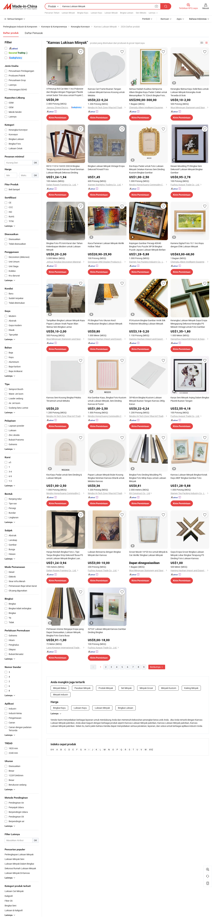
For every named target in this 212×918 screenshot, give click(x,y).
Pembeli (146, 18)
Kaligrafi (9, 895)
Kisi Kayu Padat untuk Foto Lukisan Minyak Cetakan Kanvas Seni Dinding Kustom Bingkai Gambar (147, 169)
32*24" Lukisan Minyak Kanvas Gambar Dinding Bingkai (107, 630)
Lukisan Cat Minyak (14, 891)
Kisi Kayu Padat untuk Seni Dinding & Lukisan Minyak (64, 476)
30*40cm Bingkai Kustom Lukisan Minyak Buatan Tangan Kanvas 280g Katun (147, 400)
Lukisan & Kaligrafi (14, 910)
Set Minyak (126, 688)
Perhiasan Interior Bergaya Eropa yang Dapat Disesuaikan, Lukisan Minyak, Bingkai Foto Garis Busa (65, 632)
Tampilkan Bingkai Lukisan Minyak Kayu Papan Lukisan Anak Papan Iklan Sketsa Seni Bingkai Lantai (65, 323)
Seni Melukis (141, 12)
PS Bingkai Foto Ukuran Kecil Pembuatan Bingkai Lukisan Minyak (105, 322)
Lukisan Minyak (68, 12)
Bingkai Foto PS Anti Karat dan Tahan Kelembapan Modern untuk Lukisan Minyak (64, 246)
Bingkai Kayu (82, 12)
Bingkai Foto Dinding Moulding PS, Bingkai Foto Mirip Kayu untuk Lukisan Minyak (147, 478)
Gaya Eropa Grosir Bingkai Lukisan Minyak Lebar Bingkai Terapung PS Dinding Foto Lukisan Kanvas (187, 555)
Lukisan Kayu (96, 12)
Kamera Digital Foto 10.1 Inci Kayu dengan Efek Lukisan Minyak (187, 245)
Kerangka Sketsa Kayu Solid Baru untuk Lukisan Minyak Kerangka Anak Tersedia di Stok (190, 92)
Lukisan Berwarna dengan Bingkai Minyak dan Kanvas (104, 553)
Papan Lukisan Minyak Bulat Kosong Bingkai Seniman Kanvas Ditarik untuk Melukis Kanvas (106, 478)
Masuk (205, 8)
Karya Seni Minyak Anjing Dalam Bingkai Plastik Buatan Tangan (190, 399)
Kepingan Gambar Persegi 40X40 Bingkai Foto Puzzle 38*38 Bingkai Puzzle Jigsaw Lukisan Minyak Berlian (147, 246)
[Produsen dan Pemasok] (20, 6)
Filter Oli (8, 900)
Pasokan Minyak (82, 688)
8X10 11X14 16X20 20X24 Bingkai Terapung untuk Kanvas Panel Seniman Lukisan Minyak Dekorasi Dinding (65, 169)
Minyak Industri (60, 694)
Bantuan (165, 18)
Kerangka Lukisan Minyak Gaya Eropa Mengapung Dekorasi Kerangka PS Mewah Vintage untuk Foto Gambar (189, 323)
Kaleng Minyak (191, 688)
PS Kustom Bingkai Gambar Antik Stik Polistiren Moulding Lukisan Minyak (147, 322)
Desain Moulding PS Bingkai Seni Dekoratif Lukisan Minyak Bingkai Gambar (187, 169)
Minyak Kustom (168, 688)
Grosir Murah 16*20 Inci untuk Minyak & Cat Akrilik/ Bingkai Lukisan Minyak (148, 553)
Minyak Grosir (146, 688)
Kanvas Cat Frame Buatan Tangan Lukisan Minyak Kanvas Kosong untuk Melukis (106, 92)
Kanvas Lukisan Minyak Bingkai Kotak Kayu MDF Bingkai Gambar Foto (189, 476)
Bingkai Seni (10, 905)
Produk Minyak (106, 688)
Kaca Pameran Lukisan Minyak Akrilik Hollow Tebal (106, 245)
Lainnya (55, 713)
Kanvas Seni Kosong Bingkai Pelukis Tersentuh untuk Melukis (63, 399)
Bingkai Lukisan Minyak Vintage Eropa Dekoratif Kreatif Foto (106, 168)
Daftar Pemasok (34, 33)
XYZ (151, 749)
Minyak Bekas (59, 688)
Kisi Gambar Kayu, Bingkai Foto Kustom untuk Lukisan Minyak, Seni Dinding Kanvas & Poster (107, 400)
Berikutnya (155, 666)
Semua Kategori (15, 18)
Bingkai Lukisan (126, 12)
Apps (179, 18)
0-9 (52, 749)
